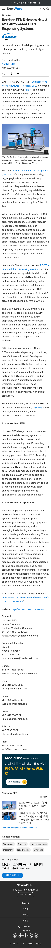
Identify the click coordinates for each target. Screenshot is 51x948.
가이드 (25, 914)
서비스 (25, 909)
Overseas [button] (38, 849)
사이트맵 (38, 943)
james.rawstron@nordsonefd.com (20, 635)
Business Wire (39, 81)
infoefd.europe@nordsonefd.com (19, 673)
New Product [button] (23, 849)
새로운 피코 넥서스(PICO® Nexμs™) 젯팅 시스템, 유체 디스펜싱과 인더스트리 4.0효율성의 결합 (33, 817)
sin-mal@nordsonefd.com (15, 734)
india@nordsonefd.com (14, 749)
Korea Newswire (10, 85)
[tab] (25, 903)
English (7, 15)
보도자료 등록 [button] (25, 894)
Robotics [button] (22, 844)
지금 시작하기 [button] (11, 875)
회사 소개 (20, 943)
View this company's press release (19, 827)
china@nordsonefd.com (14, 688)
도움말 (25, 920)
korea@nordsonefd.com (15, 718)
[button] (3, 73)
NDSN (28, 89)
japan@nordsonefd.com (14, 703)
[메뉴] (3, 9)
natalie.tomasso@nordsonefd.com (20, 658)
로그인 (12, 943)
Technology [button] (8, 844)
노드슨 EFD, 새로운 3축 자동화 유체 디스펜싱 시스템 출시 (32, 805)
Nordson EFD (9, 64)
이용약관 (29, 943)
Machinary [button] (8, 849)
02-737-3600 (26, 926)
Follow (44, 796)
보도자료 (25, 903)
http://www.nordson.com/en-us (28, 609)
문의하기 (25, 930)
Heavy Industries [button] (39, 844)
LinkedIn (37, 407)
